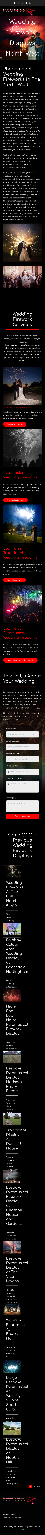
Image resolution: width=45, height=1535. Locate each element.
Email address (13, 741)
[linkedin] (30, 3)
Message (11, 798)
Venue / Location (14, 778)
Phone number (13, 753)
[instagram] (22, 3)
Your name (11, 729)
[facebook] (15, 3)
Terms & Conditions (12, 1518)
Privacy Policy (9, 1515)
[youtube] (26, 3)
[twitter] (18, 3)
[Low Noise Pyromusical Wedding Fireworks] (19, 1496)
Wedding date (12, 766)
